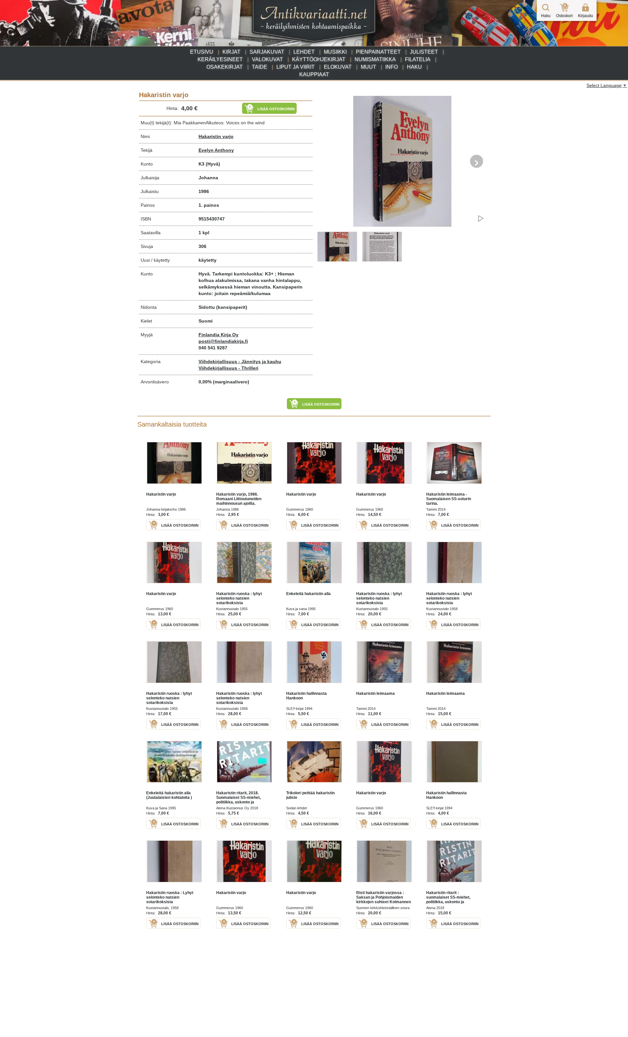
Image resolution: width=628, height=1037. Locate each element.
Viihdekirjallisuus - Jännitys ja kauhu (240, 361)
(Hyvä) (213, 164)
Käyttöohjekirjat (318, 59)
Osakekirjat (224, 67)
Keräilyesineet (220, 59)
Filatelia (417, 59)
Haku (414, 67)
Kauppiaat (314, 74)
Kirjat (231, 52)
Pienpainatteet (378, 52)
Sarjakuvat (267, 52)
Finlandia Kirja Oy (218, 334)
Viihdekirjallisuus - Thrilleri (228, 368)
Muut (368, 67)
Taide (259, 67)
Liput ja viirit (295, 67)
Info (391, 67)
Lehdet (304, 52)
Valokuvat (267, 59)
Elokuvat (338, 67)
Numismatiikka (375, 59)
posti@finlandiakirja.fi (223, 341)
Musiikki (335, 52)
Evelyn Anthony (216, 150)
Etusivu (201, 52)
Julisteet (424, 52)
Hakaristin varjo (216, 136)
